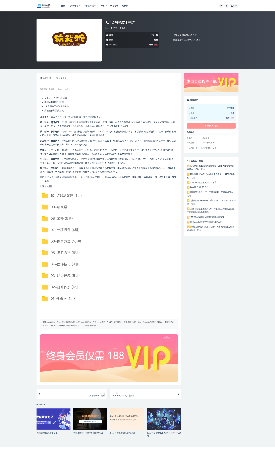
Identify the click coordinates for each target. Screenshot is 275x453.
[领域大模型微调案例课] (53, 419)
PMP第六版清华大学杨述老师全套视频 (207, 217)
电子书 (125, 6)
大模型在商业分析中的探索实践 (88, 433)
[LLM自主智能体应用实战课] (127, 419)
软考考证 (114, 6)
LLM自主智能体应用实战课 (123, 433)
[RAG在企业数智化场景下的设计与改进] (164, 419)
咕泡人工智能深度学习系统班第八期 (206, 222)
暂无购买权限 (211, 126)
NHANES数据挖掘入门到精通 (203, 183)
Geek (107, 28)
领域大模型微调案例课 (47, 433)
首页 (63, 6)
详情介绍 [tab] (47, 78)
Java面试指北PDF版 (199, 187)
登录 (235, 6)
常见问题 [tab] (62, 78)
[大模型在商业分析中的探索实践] (90, 419)
